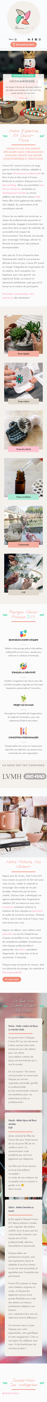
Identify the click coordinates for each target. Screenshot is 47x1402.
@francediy (10, 1393)
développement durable (14, 192)
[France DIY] (23, 17)
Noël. (38, 196)
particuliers (37, 911)
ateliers (22, 949)
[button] (5, 87)
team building (9, 185)
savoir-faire (7, 934)
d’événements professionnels (27, 173)
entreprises (7, 907)
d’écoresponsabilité (11, 972)
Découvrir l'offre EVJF (23, 98)
